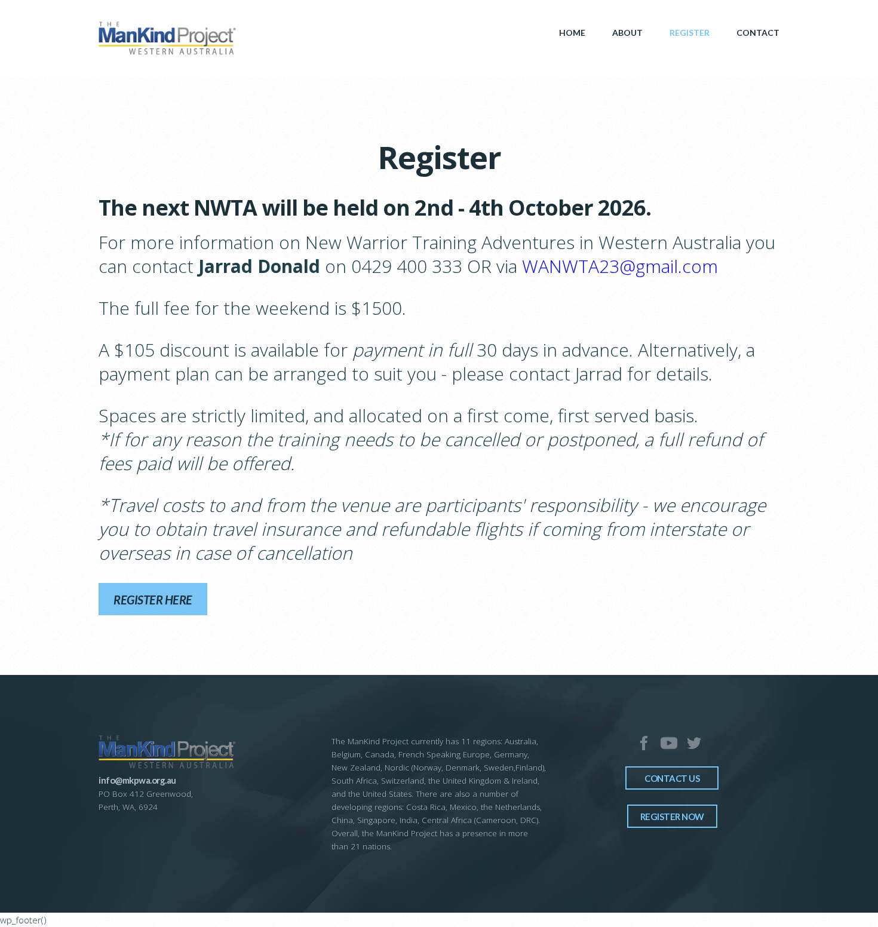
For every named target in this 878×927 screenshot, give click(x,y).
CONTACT (757, 32)
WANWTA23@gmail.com (620, 266)
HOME (572, 32)
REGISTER (690, 32)
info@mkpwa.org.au (137, 780)
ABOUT (627, 32)
